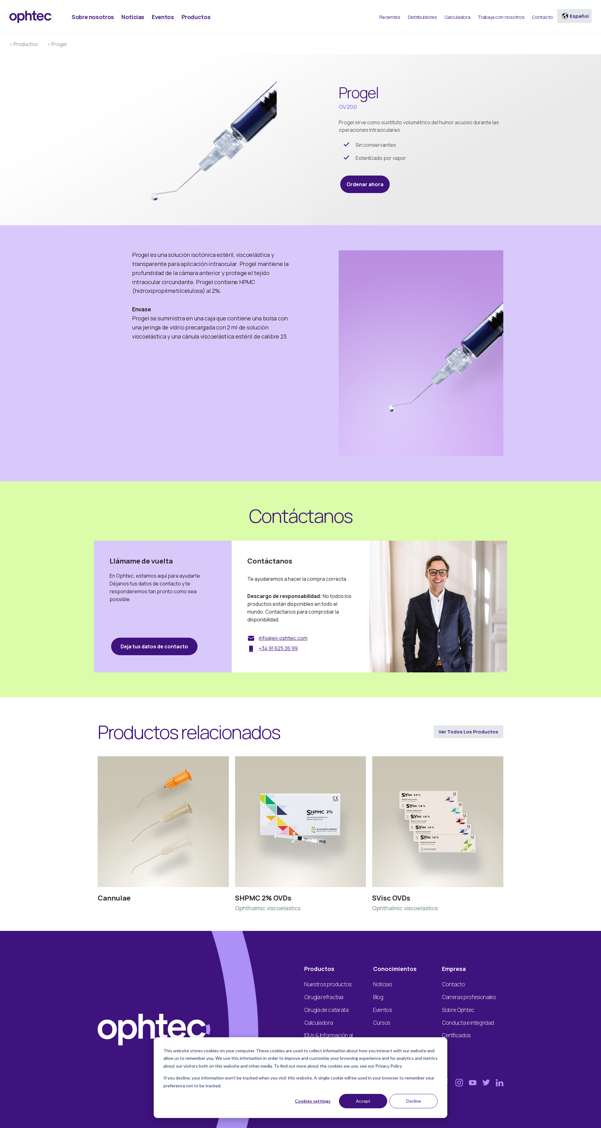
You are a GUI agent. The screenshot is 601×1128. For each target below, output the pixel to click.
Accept (363, 1101)
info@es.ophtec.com (283, 638)
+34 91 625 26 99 (278, 648)
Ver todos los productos (468, 731)
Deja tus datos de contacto (154, 646)
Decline (413, 1101)
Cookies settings (313, 1101)
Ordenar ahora (365, 184)
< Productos (23, 44)
